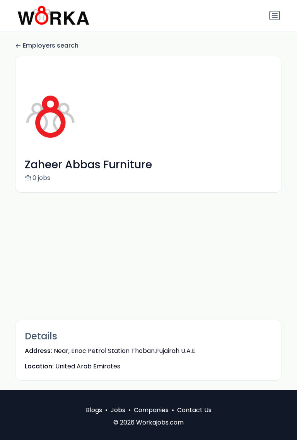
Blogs (94, 410)
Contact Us (194, 410)
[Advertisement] (148, 256)
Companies (151, 410)
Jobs (118, 410)
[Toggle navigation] (274, 15)
